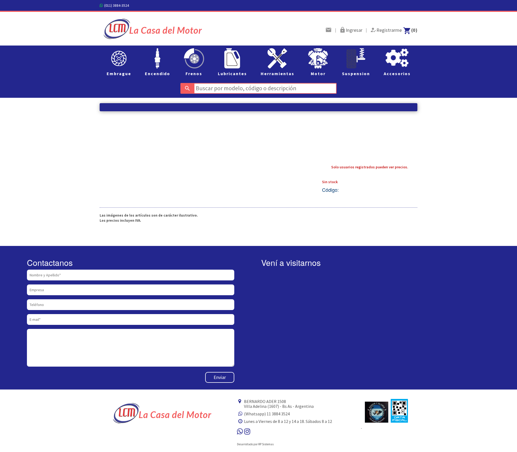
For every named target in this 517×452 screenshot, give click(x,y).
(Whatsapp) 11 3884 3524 (267, 413)
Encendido (157, 73)
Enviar (220, 377)
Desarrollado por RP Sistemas (255, 444)
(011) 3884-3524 (116, 5)
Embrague (119, 73)
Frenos (194, 73)
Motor (318, 73)
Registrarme (389, 30)
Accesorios (397, 73)
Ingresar (354, 30)
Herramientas (277, 73)
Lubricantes (232, 73)
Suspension (356, 73)
